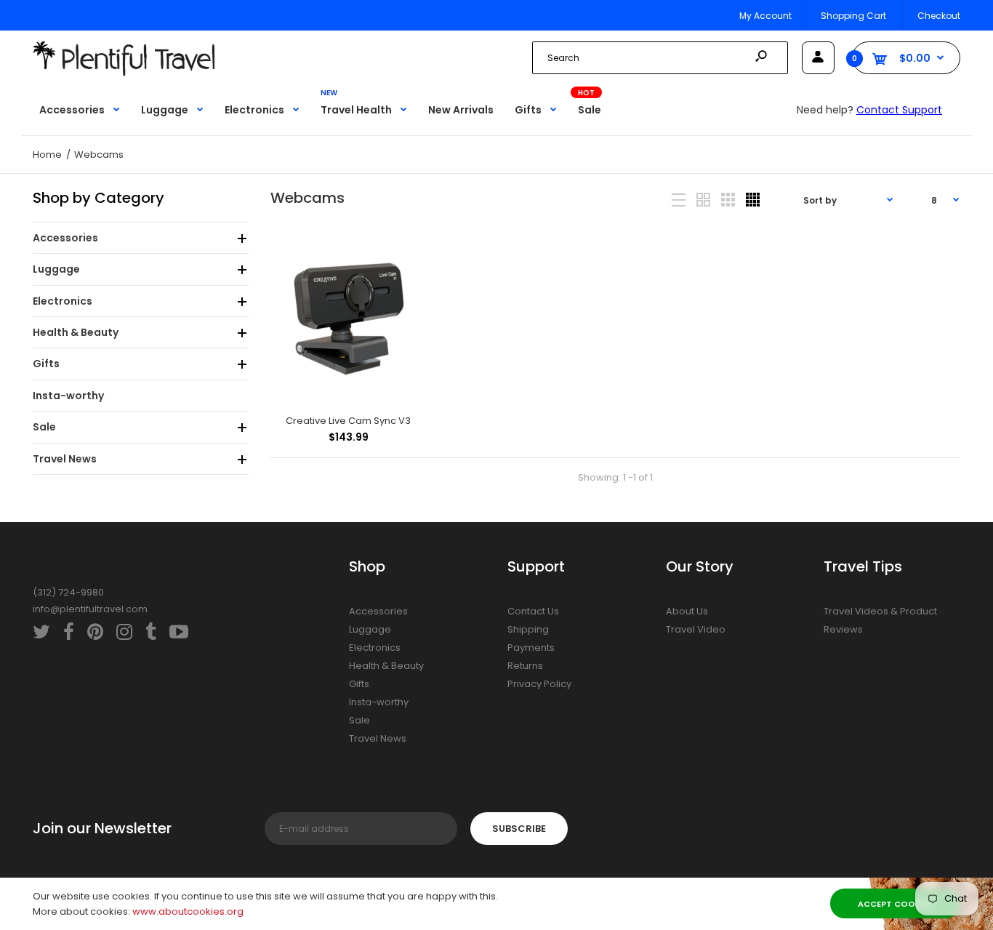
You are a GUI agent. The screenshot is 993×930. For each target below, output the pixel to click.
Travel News (377, 738)
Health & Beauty (386, 666)
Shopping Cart (853, 15)
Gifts (359, 684)
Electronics (375, 647)
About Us (687, 611)
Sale (359, 720)
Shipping (528, 629)
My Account (765, 15)
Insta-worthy (379, 702)
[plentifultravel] (123, 72)
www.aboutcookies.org (188, 911)
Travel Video (695, 629)
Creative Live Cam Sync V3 (348, 421)
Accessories (378, 611)
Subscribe (519, 828)
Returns (525, 666)
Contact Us (533, 611)
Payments (531, 647)
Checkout (938, 15)
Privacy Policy (539, 684)
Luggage (370, 629)
